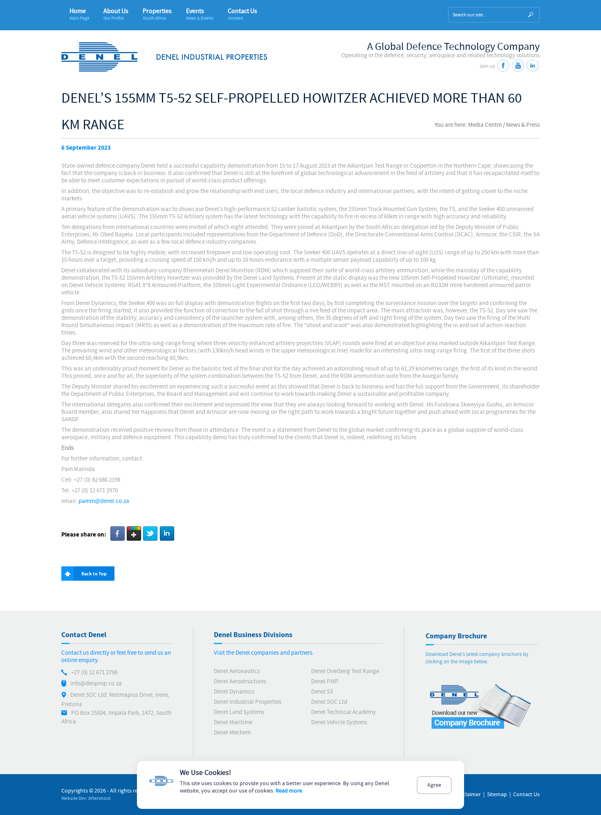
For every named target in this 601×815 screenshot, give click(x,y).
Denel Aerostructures (240, 681)
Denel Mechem (232, 732)
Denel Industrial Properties (247, 702)
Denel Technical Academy (343, 712)
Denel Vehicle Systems (339, 722)
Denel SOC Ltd (329, 702)
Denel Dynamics (234, 692)
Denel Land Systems (239, 712)
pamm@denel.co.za (103, 501)
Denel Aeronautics (237, 671)
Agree (434, 785)
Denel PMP (325, 681)
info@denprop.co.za (96, 683)
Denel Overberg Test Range (345, 671)
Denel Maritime (233, 722)
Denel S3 (322, 692)
